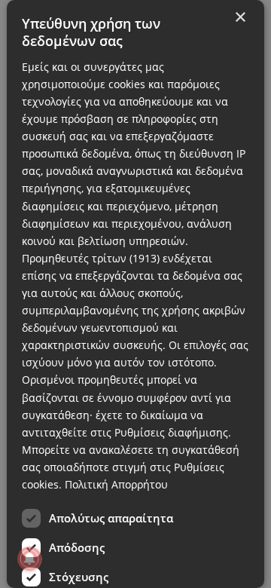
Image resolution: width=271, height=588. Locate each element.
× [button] (239, 17)
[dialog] (135, 294)
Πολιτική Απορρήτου (116, 484)
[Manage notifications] (29, 559)
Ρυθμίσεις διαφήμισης (171, 432)
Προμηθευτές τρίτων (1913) (91, 258)
